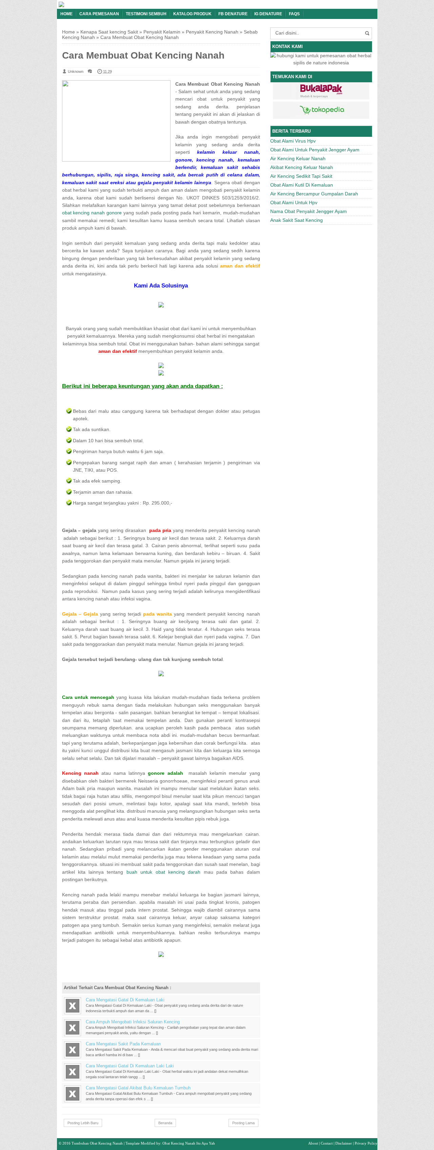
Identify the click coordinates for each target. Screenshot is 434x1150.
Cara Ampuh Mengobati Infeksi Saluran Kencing (133, 1022)
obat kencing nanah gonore (92, 212)
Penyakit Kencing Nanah (212, 32)
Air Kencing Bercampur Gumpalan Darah (314, 193)
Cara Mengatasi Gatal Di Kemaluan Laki (125, 1000)
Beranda (165, 1123)
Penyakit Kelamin (161, 32)
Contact (327, 1143)
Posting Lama (243, 1123)
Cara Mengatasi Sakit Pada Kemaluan (123, 1044)
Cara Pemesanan (99, 14)
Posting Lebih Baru (82, 1123)
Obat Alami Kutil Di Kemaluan (301, 185)
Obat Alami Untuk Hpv (293, 202)
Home (66, 14)
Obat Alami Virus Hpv (293, 141)
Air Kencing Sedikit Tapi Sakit (301, 176)
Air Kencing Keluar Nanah (298, 158)
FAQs (294, 14)
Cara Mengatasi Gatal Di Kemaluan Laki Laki (130, 1066)
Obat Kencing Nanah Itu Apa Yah (188, 1143)
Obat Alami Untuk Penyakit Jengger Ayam (314, 149)
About (313, 1143)
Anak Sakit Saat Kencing (296, 220)
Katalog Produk (192, 14)
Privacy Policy (366, 1143)
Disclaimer (343, 1143)
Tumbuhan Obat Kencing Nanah (97, 1143)
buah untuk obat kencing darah (163, 872)
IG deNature (268, 14)
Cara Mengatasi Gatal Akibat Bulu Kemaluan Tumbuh (138, 1088)
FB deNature (233, 14)
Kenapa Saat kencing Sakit (109, 32)
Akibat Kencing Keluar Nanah (301, 167)
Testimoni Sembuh (146, 14)
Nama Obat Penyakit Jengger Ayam (308, 211)
